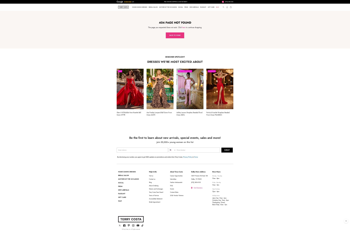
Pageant (203, 7)
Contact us (152, 179)
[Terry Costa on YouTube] (138, 225)
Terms (196, 157)
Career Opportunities (176, 176)
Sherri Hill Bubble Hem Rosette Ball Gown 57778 (130, 92)
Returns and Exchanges (156, 189)
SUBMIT (227, 150)
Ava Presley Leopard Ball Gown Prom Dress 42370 (160, 92)
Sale (217, 7)
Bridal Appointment (154, 202)
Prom (186, 7)
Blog (150, 182)
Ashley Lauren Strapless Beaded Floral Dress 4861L (189, 92)
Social (180, 7)
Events (172, 189)
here (183, 27)
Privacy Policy (187, 157)
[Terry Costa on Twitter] (119, 225)
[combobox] (172, 150)
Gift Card (211, 7)
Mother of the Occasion (168, 7)
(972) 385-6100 (196, 182)
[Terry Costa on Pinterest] (129, 225)
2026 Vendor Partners (176, 195)
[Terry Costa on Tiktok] (142, 225)
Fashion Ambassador (176, 182)
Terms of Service (154, 195)
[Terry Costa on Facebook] (124, 225)
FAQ (171, 186)
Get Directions (198, 188)
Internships (173, 179)
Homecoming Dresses (139, 7)
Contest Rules (174, 192)
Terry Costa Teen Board (156, 192)
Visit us (151, 176)
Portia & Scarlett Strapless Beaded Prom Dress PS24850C (219, 92)
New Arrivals (194, 7)
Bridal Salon (153, 7)
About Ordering (153, 186)
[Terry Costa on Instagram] (133, 225)
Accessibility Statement (155, 199)
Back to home (174, 35)
